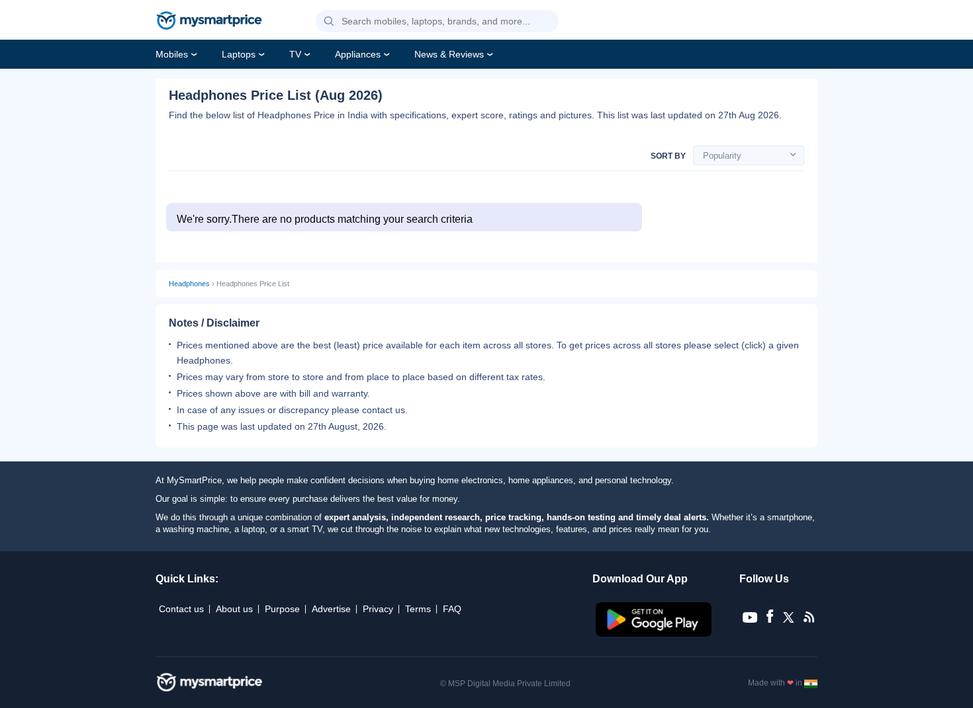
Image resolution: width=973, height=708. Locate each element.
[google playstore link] (655, 633)
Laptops (238, 54)
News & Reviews (449, 54)
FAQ (452, 609)
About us (234, 609)
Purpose (282, 609)
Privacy (378, 609)
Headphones (189, 284)
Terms (418, 609)
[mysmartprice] (209, 22)
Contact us (181, 609)
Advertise (331, 609)
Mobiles (172, 54)
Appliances (358, 54)
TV (295, 54)
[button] (329, 22)
